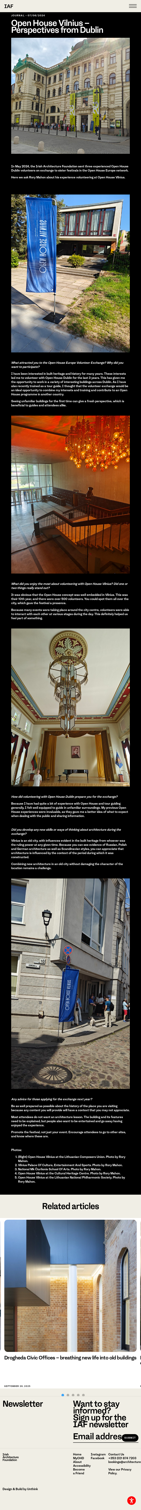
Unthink (32, 1489)
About (77, 1462)
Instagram (98, 1454)
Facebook (97, 1458)
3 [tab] (73, 1395)
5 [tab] (83, 1395)
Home (77, 1454)
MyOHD (78, 1458)
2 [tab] (68, 1395)
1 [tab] (62, 1395)
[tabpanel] (70, 1303)
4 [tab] (78, 1395)
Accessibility (82, 1465)
